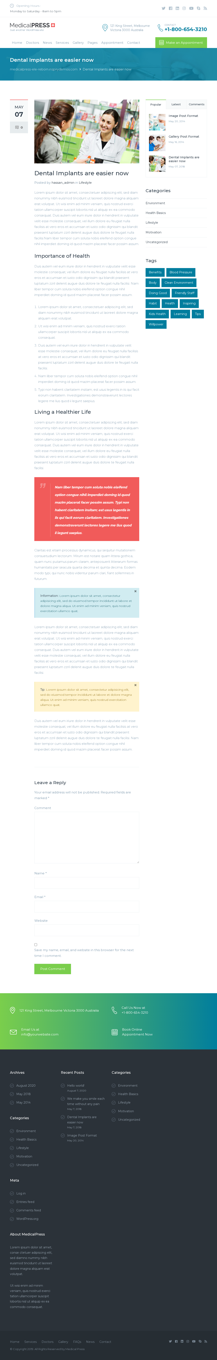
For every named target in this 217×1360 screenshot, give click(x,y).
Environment (155, 203)
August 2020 (26, 1085)
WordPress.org (27, 1219)
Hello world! (75, 1085)
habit (153, 303)
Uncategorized (157, 242)
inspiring (189, 303)
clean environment (179, 283)
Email (40, 897)
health (170, 303)
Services (62, 43)
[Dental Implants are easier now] (86, 131)
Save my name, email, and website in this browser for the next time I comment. (84, 953)
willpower (156, 324)
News (47, 43)
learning (180, 314)
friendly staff (184, 293)
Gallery (78, 43)
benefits (155, 272)
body (153, 283)
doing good (158, 293)
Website (41, 921)
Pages (92, 43)
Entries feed (25, 1202)
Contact (133, 43)
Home (17, 43)
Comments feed (28, 1210)
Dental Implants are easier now (184, 159)
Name (40, 873)
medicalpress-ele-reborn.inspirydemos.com (44, 69)
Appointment (112, 43)
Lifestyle (85, 183)
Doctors (32, 43)
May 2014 (23, 1102)
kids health (157, 314)
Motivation (153, 232)
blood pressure (181, 272)
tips (198, 314)
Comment (42, 808)
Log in (21, 1193)
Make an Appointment (184, 43)
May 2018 (23, 1094)
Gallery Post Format (184, 136)
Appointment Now (137, 1034)
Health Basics (156, 213)
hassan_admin (62, 183)
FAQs (77, 1342)
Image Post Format (183, 116)
